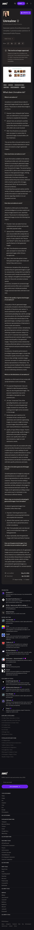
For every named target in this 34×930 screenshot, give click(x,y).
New (19, 924)
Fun (3, 807)
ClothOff (4, 899)
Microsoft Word (6, 824)
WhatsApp (4, 833)
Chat (3, 805)
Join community (14, 786)
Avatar (11, 85)
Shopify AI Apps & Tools (7, 756)
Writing (6, 87)
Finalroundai (5, 880)
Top (23, 924)
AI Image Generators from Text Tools (11, 720)
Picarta (3, 847)
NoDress (4, 902)
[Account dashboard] (27, 3)
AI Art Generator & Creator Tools (10, 722)
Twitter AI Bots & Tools (7, 745)
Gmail (3, 828)
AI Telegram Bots (6, 740)
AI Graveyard (28, 924)
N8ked (3, 895)
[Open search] (15, 3)
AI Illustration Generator (8, 845)
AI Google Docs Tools (7, 749)
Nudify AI (4, 904)
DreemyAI (4, 911)
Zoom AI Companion (7, 859)
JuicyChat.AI (5, 897)
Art (2, 800)
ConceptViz (5, 883)
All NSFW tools (6, 914)
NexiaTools (4, 869)
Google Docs (5, 831)
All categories (6, 815)
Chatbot (4, 802)
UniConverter (5, 850)
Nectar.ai (4, 878)
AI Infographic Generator (8, 857)
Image (22, 87)
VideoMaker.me (6, 854)
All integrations (6, 836)
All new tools (6, 888)
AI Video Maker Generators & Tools (11, 718)
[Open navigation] (30, 3)
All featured (5, 862)
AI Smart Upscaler (6, 852)
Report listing (18, 579)
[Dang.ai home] (5, 3)
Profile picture (19, 85)
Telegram (4, 821)
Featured (14, 924)
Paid (5, 85)
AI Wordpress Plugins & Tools (9, 754)
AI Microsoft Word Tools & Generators (11, 742)
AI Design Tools (5, 732)
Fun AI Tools (5, 729)
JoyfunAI (4, 909)
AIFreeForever (5, 843)
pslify (3, 871)
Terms (15, 926)
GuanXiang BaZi (6, 873)
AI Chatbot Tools (6, 725)
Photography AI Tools (7, 734)
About (3, 924)
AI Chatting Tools (6, 727)
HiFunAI (4, 906)
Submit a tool (4, 926)
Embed (27, 579)
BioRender (4, 885)
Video (3, 796)
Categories (8, 924)
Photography (15, 87)
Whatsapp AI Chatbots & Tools (9, 752)
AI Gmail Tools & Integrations (9, 747)
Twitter (4, 826)
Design (3, 809)
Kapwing (4, 876)
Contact (10, 926)
